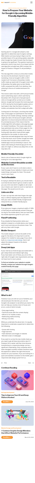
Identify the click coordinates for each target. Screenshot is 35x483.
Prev (5, 363)
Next (29, 363)
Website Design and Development (17, 8)
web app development (7, 392)
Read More (6, 401)
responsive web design (15, 240)
